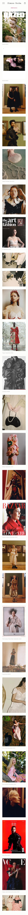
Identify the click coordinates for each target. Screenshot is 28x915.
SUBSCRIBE (20, 460)
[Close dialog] (26, 449)
